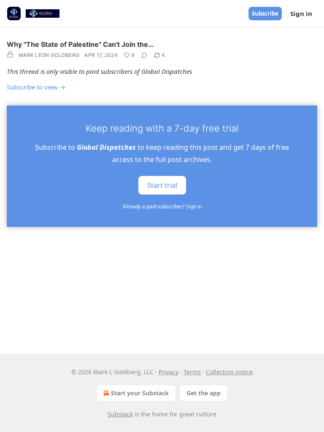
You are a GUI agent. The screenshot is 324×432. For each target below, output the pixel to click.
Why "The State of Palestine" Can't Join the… (80, 44)
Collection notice (229, 372)
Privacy (168, 372)
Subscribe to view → (36, 87)
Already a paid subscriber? (162, 206)
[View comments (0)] (144, 55)
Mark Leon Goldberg (49, 55)
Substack (120, 414)
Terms (192, 372)
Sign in (301, 13)
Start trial (162, 184)
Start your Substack (140, 393)
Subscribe (265, 13)
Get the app (203, 393)
